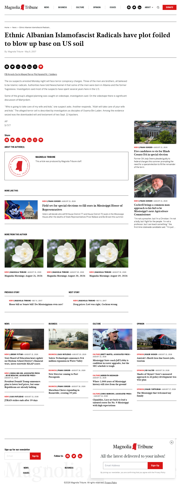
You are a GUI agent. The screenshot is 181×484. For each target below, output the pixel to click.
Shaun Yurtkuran (153, 389)
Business (62, 7)
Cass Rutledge (16, 397)
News (46, 7)
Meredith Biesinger (109, 376)
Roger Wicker (151, 354)
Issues (113, 7)
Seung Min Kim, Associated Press (25, 373)
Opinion (97, 7)
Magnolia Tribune (18, 272)
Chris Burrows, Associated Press (116, 394)
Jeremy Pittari (16, 354)
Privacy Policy (160, 473)
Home (7, 27)
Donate (169, 7)
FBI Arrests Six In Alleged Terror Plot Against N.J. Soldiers (31, 74)
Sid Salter (149, 370)
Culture (80, 7)
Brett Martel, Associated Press (115, 354)
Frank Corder (54, 201)
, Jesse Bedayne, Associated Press (20, 376)
